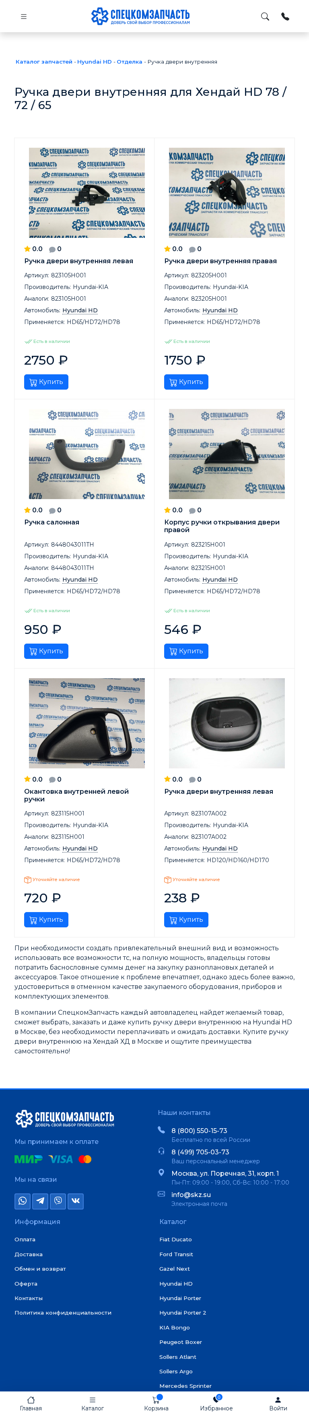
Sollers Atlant (177, 1357)
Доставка (28, 1254)
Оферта (25, 1283)
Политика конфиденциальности (62, 1312)
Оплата (24, 1239)
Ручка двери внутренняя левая (78, 261)
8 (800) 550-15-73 (199, 1131)
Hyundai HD (176, 1283)
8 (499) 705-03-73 (200, 1152)
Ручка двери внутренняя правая (220, 261)
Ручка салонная (51, 522)
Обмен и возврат (40, 1268)
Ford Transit (176, 1254)
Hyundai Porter (180, 1298)
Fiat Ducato (175, 1239)
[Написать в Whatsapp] (22, 1201)
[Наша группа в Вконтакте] (76, 1201)
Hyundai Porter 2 (182, 1312)
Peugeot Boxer (180, 1342)
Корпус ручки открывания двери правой (222, 526)
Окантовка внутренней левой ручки (76, 795)
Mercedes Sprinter (185, 1386)
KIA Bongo (174, 1327)
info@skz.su (191, 1195)
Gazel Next (174, 1268)
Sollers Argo (176, 1371)
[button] (92, 1404)
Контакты (28, 1298)
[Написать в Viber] (58, 1201)
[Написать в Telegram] (40, 1201)
